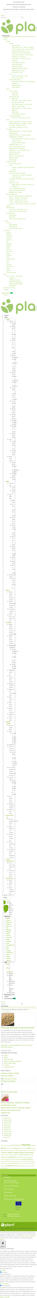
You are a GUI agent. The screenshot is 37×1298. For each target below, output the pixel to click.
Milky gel (14, 110)
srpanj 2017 (7, 1126)
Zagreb (8, 270)
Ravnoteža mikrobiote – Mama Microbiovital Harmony (12, 771)
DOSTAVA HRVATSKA (13, 1214)
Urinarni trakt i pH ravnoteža (17, 173)
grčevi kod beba (9, 1148)
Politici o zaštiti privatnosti (27, 1236)
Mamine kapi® (16, 45)
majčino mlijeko (6, 1152)
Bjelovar (8, 232)
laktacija (17, 1150)
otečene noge (23, 1155)
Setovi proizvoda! (7, 293)
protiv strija (20, 1161)
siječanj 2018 (7, 1120)
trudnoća (16, 1166)
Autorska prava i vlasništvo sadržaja (14, 1199)
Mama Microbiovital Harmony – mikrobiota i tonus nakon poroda (15, 363)
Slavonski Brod (10, 259)
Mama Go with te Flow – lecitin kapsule (23, 49)
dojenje (26, 1144)
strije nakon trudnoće (22, 1163)
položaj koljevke (29, 1157)
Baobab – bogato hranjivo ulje (17, 200)
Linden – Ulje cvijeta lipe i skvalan (18, 202)
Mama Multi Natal (17, 66)
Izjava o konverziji (9, 1189)
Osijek (8, 247)
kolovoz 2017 (7, 1124)
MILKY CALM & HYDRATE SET (17, 219)
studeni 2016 (7, 1133)
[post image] (18, 1019)
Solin (7, 261)
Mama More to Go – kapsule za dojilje (22, 47)
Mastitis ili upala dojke (9, 1092)
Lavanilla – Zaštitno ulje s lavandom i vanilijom (22, 204)
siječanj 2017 (7, 1129)
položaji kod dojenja (20, 1157)
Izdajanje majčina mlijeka (10, 1073)
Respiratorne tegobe (15, 116)
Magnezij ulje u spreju (18, 70)
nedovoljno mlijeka (9, 1154)
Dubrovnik (9, 236)
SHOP (5, 39)
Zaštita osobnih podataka (11, 1186)
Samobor (9, 255)
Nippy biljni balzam (17, 72)
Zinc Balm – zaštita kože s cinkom (21, 100)
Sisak (7, 257)
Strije (10, 74)
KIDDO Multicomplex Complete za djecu (20, 123)
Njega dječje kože (14, 97)
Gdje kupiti (7, 230)
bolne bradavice (16, 1145)
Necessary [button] (3, 1270)
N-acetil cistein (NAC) (15, 163)
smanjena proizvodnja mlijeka (7, 1163)
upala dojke (21, 1165)
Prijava (6, 12)
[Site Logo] (8, 1224)
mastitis (2, 1154)
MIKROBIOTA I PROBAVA (16, 137)
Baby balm (15, 98)
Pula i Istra (9, 251)
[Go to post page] (8, 1079)
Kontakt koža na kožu (8, 1105)
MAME (8, 41)
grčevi (3, 1148)
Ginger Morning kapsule (19, 142)
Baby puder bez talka (18, 102)
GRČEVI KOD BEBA (14, 280)
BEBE (7, 89)
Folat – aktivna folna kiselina (17, 146)
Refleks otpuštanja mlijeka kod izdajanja (15, 1103)
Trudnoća (6, 1065)
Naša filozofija (13, 224)
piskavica (23, 1045)
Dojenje (11, 43)
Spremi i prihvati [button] (5, 1297)
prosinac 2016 (8, 1131)
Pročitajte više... (6, 1050)
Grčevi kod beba (8, 1059)
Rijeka (8, 253)
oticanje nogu (30, 1154)
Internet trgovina (11, 272)
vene (26, 1165)
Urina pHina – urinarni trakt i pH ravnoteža (14, 393)
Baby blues (12, 171)
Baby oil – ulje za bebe (18, 106)
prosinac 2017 (8, 1122)
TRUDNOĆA (12, 286)
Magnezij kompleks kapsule (20, 68)
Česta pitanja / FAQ (9, 287)
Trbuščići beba (13, 91)
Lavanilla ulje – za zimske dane (18, 211)
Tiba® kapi (15, 93)
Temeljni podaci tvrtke (15, 228)
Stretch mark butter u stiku (19, 76)
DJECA (8, 119)
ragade (24, 1161)
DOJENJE (11, 278)
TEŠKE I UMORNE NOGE (16, 284)
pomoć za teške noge (17, 1159)
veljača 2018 (7, 1118)
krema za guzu (12, 1150)
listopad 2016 (7, 1135)
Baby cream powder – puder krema (22, 104)
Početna (6, 37)
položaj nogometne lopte (6, 1159)
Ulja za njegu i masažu (18, 114)
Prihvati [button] (2, 1240)
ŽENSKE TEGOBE (11, 161)
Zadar (8, 268)
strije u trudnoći (31, 1163)
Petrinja (8, 249)
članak (5, 1055)
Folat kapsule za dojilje (18, 62)
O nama (6, 221)
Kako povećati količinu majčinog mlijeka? (16, 1108)
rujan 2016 (7, 1137)
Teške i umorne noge (10, 1063)
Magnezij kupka (16, 85)
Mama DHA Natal (17, 64)
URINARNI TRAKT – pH (15, 144)
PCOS (10, 165)
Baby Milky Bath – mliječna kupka (21, 108)
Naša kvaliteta (13, 226)
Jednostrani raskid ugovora (11, 1182)
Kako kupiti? (7, 1177)
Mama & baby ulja (11, 194)
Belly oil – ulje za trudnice (16, 156)
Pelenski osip (5, 1113)
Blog (5, 274)
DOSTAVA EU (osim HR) (14, 1216)
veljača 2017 (7, 1128)
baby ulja (3, 1145)
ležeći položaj (22, 1150)
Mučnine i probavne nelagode (12, 1061)
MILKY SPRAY (13, 215)
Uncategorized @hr (9, 1067)
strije (16, 1163)
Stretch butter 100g (17, 78)
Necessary (4, 1272)
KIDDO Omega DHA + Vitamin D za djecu (20, 121)
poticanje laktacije (27, 1159)
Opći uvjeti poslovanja (10, 1180)
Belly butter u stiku (14, 152)
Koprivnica (9, 240)
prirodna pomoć (13, 1161)
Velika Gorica (10, 266)
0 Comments (9, 1047)
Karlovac (8, 238)
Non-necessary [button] (4, 1283)
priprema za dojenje (5, 1161)
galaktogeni (17, 1045)
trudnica (10, 1165)
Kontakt (6, 289)
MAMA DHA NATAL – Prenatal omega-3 (20, 135)
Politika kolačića (8, 1192)
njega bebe (16, 1154)
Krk (7, 242)
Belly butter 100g (14, 154)
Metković (8, 245)
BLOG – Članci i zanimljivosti (14, 276)
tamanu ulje (3, 1165)
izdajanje (16, 1148)
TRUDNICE (9, 129)
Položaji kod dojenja (8, 1081)
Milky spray (15, 112)
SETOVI (8, 205)
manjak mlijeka (18, 1152)
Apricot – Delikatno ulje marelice (18, 198)
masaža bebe (29, 1152)
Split (7, 263)
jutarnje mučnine (23, 1148)
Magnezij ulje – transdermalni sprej (19, 150)
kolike (29, 1148)
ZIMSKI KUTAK (10, 207)
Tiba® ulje (15, 95)
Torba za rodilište (7, 1076)
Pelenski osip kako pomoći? (11, 1110)
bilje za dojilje (9, 1045)
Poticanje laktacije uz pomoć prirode (17, 1027)
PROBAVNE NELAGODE (15, 282)
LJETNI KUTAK (10, 213)
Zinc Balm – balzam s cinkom (17, 125)
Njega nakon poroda (15, 79)
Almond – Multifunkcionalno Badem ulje (20, 196)
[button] (3, 15)
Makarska (9, 244)
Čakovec (8, 234)
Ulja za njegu (13, 160)
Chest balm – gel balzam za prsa (21, 118)
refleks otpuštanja (30, 1161)
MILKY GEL (12, 217)
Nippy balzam (16, 87)
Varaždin (8, 265)
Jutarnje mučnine (14, 183)
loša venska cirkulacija (30, 1150)
